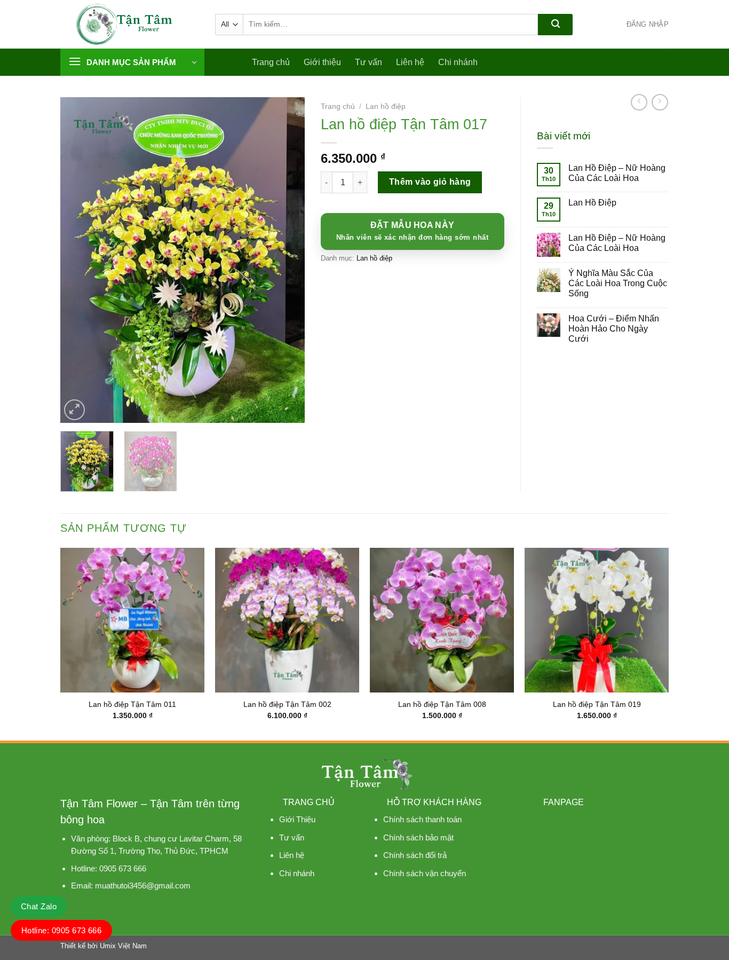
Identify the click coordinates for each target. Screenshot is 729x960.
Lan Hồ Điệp (592, 202)
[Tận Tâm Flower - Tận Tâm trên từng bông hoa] (129, 24)
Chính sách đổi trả (415, 855)
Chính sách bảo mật (418, 837)
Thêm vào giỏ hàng (430, 181)
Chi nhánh (458, 62)
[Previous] (78, 260)
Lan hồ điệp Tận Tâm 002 (287, 704)
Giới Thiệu (297, 819)
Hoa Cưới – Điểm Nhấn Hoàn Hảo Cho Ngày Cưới (613, 328)
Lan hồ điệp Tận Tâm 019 (597, 704)
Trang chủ (271, 62)
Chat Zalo (39, 906)
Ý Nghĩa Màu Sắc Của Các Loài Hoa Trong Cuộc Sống (617, 283)
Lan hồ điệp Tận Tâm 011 (132, 704)
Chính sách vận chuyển (424, 873)
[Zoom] (74, 409)
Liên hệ (410, 62)
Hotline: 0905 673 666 (61, 930)
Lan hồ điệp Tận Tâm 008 (442, 704)
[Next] (286, 260)
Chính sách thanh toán (422, 819)
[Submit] (555, 24)
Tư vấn (368, 62)
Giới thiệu (322, 62)
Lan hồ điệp (386, 107)
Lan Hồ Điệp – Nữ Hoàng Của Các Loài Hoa (616, 173)
